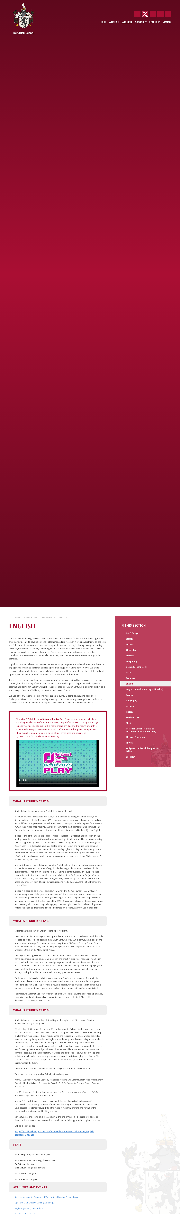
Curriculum (30, 617)
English (63, 617)
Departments (48, 617)
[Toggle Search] (168, 14)
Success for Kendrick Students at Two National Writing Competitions (46, 1197)
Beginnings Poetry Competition (29, 1208)
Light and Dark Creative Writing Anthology (34, 1202)
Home (17, 617)
